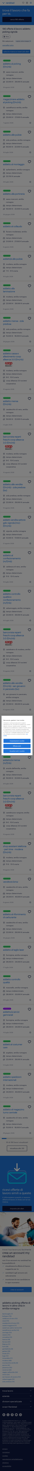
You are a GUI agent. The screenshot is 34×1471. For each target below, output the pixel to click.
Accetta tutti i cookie (17, 751)
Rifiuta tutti (17, 746)
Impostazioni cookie (17, 741)
